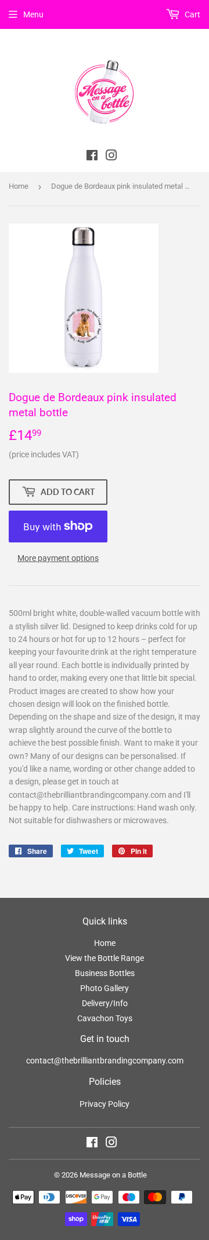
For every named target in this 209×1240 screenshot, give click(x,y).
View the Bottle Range (104, 958)
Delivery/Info (105, 1003)
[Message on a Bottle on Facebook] (92, 1144)
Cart (191, 14)
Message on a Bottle (113, 1175)
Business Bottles (105, 973)
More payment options (58, 558)
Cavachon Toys (104, 1018)
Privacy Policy (104, 1104)
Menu (33, 14)
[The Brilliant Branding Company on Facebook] (92, 157)
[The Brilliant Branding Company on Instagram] (111, 157)
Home (18, 186)
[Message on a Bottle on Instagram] (111, 1144)
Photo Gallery (104, 988)
